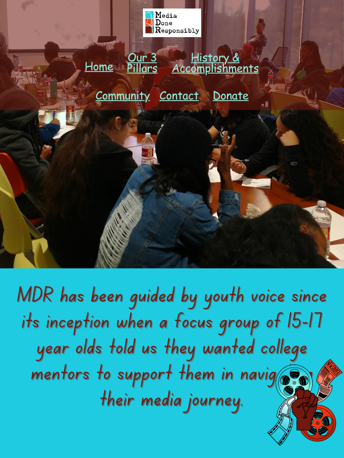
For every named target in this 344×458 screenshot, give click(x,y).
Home (99, 65)
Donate (231, 94)
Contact (179, 94)
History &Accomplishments (215, 63)
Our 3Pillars (142, 63)
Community (122, 94)
